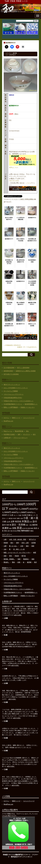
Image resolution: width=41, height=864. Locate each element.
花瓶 (14, 528)
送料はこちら (13, 167)
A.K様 (6, 683)
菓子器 (26, 528)
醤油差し (6, 562)
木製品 (25, 521)
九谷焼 (24, 515)
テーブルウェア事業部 (11, 391)
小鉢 (4, 521)
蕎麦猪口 (26, 559)
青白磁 (15, 531)
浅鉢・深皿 (29, 525)
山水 (8, 522)
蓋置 (19, 559)
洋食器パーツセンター (27, 407)
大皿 (21, 518)
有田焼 (18, 521)
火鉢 (5, 549)
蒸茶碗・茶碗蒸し (9, 559)
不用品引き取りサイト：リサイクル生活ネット (18, 401)
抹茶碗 (33, 543)
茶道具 (17, 556)
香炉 (35, 562)
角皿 (35, 528)
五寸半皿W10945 (9, 367)
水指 (21, 546)
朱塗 (31, 521)
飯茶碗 (15, 53)
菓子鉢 (24, 556)
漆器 (32, 546)
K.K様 (6, 702)
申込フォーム (8, 431)
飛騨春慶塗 (25, 531)
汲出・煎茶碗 (18, 524)
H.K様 (6, 788)
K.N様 (6, 721)
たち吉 (10, 515)
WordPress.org (8, 421)
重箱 (13, 562)
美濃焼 (5, 528)
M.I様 (5, 635)
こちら (28, 183)
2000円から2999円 (19, 509)
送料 (19, 434)
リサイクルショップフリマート (14, 394)
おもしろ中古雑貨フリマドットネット (16, 388)
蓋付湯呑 (30, 528)
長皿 (11, 531)
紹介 (34, 434)
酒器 (32, 559)
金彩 (8, 531)
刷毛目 (11, 518)
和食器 (18, 1)
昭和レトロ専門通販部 (11, 407)
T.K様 (6, 769)
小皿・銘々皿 (30, 518)
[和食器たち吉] (32, 34)
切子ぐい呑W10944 (23, 367)
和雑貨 (6, 543)
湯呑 (27, 546)
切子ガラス (32, 539)
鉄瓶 (18, 562)
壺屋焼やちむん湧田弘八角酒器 (26, 371)
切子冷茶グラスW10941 (11, 374)
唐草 (18, 518)
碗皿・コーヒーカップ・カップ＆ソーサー (17, 552)
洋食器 (12, 1)
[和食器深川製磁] (20, 34)
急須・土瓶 (25, 543)
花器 (5, 556)
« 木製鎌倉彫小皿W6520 (12, 345)
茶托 (10, 556)
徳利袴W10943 (8, 371)
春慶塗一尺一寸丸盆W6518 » (27, 347)
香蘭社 (32, 531)
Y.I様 (5, 668)
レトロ (25, 1)
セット (16, 515)
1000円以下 (12, 55)
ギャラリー (26, 434)
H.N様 (6, 649)
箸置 (34, 552)
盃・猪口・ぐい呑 (19, 549)
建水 (11, 543)
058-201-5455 (14, 181)
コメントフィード (29, 418)
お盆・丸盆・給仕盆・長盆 (17, 539)
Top (6, 1)
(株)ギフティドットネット (12, 384)
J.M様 (6, 618)
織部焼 (35, 525)
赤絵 (5, 531)
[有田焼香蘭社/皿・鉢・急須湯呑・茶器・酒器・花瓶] (8, 34)
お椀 (5, 539)
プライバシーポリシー (20, 437)
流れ (27, 431)
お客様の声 (7, 437)
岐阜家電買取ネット (31, 404)
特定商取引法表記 (9, 434)
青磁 (18, 531)
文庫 (5, 546)
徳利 (17, 543)
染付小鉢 (5, 525)
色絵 (10, 528)
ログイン (6, 418)
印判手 (15, 518)
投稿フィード (16, 418)
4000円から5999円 (19, 512)
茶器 (19, 527)
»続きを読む (18, 615)
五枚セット (31, 515)
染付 (34, 521)
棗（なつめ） (13, 546)
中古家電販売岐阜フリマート (13, 404)
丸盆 (19, 515)
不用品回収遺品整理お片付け (13, 397)
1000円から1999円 (13, 504)
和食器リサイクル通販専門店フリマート (17, 854)
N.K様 (6, 738)
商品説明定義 (19, 431)
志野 (13, 521)
